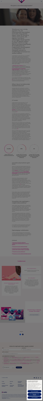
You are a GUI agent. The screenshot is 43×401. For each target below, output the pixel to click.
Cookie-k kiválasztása (34, 397)
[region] (34, 390)
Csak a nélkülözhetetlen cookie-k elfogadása (34, 394)
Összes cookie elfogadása (34, 391)
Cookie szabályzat (30, 389)
